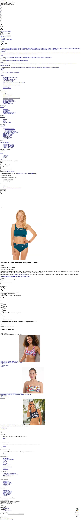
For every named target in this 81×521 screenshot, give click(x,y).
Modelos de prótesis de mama (8, 475)
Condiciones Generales (7, 483)
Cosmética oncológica (4, 65)
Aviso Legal (5, 485)
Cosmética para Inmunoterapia (8, 146)
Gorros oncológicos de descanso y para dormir (11, 84)
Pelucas (2, 55)
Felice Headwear (6, 458)
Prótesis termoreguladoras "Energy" (12, 132)
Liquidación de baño (7, 122)
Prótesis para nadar (6, 136)
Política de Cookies (6, 484)
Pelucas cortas (5, 109)
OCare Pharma (5, 469)
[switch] (77, 516)
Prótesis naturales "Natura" (10, 130)
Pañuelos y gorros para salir (8, 81)
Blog (1, 73)
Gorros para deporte (6, 87)
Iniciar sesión (3, 39)
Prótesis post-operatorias (7, 135)
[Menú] (79, 508)
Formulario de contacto (7, 510)
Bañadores (2, 58)
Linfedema (2, 68)
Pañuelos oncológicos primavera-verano (10, 77)
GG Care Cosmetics (6, 465)
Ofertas (1, 70)
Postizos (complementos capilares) (9, 112)
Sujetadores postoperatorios (8, 93)
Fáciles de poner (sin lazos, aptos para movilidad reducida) (14, 82)
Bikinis (4, 120)
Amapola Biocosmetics (7, 466)
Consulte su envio (6, 494)
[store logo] (5, 31)
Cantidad (2, 280)
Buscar (2, 34)
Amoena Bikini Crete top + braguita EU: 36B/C (12, 187)
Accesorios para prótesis (7, 137)
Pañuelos (2, 46)
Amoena (4, 460)
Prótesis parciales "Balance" (8, 134)
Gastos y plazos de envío (7, 491)
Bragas (1, 69)
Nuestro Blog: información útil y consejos (10, 474)
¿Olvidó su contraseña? (10, 171)
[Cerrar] (0, 192)
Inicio (4, 185)
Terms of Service (31, 173)
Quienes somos (6, 481)
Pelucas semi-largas (6, 110)
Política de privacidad (7, 482)
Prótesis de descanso (6, 138)
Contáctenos (5, 495)
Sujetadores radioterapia (7, 94)
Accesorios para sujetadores (8, 103)
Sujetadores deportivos (7, 102)
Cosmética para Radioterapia (8, 145)
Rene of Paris (5, 463)
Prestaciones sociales (7, 476)
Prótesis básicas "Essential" (10, 129)
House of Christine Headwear (8, 459)
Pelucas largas (5, 111)
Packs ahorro (5, 156)
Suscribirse (21, 513)
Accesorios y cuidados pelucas (8, 113)
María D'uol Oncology (7, 464)
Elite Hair (4, 462)
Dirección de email (4, 513)
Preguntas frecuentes (7, 493)
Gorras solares (5, 78)
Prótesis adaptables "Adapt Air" (9, 133)
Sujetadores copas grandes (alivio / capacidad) (11, 98)
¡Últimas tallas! (5, 155)
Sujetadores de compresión (8, 99)
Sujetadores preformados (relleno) (9, 101)
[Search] (0, 33)
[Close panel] (1, 162)
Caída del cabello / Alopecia (8, 147)
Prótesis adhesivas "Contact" (10, 131)
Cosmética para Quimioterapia (8, 144)
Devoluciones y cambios (7, 492)
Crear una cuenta (9, 39)
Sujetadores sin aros (6, 95)
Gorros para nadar (6, 85)
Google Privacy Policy (21, 173)
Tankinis (4, 121)
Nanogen (4, 467)
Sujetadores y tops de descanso (8, 100)
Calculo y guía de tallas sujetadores (9, 473)
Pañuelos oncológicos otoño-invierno (10, 79)
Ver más (4, 438)
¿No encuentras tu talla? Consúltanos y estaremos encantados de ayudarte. (15, 276)
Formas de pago (6, 490)
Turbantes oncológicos (7, 83)
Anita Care (5, 461)
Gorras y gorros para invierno (8, 80)
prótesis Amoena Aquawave (20, 274)
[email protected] (6, 508)
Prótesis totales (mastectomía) (8, 128)
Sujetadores (2, 51)
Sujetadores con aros (7, 96)
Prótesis (2, 62)
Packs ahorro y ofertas (7, 88)
